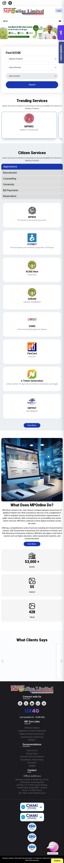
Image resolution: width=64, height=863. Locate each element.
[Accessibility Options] (61, 32)
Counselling (9, 178)
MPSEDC (32, 740)
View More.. (32, 425)
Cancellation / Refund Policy (32, 760)
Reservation (9, 196)
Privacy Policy (32, 754)
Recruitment (10, 172)
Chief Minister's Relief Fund (32, 737)
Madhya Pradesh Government (32, 734)
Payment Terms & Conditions (32, 757)
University (8, 184)
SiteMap (32, 766)
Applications (10, 166)
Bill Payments (10, 190)
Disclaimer (32, 763)
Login (59, 11)
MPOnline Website (32, 728)
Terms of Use (32, 751)
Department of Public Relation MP (32, 731)
